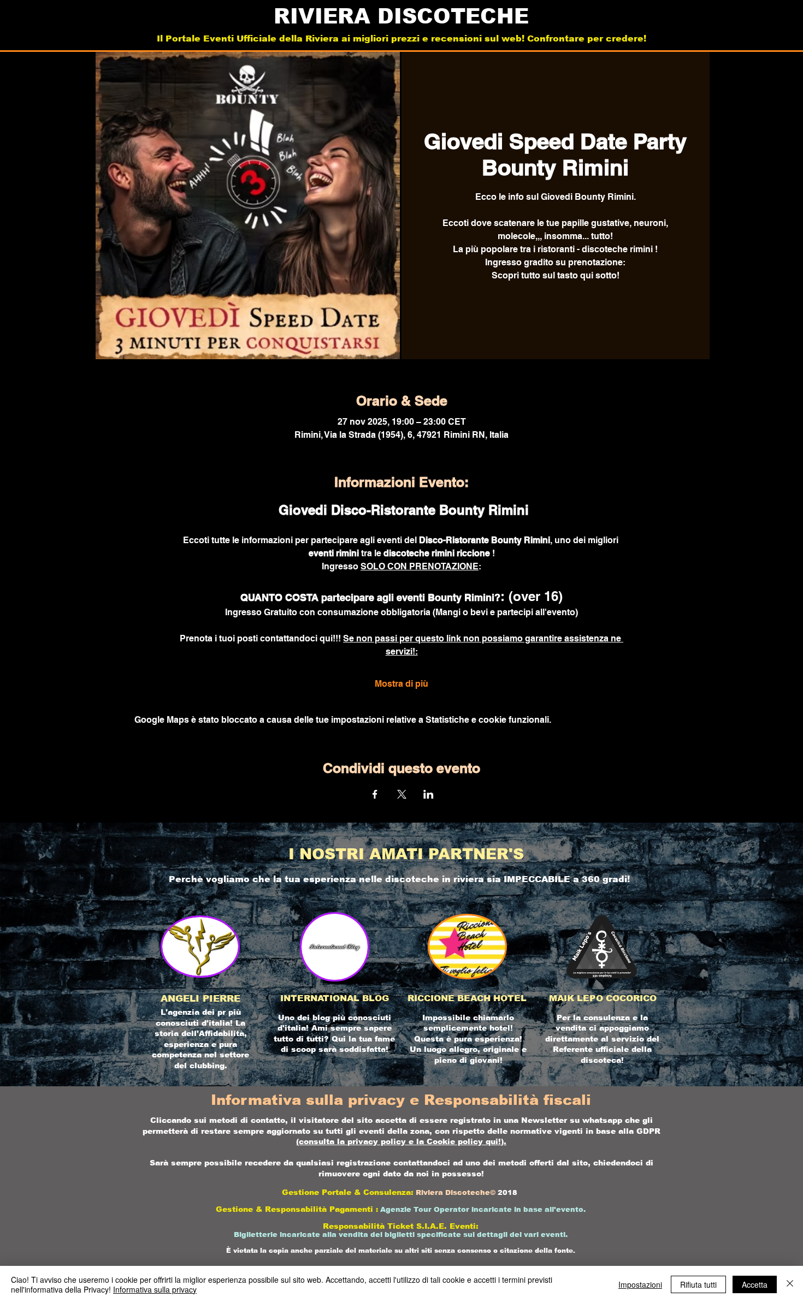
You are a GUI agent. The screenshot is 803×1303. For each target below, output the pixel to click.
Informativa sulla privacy (155, 1289)
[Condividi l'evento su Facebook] (375, 794)
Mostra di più (401, 684)
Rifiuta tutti (698, 1284)
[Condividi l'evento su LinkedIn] (428, 794)
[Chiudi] (789, 1284)
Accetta (754, 1284)
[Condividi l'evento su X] (402, 794)
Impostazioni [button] (640, 1284)
